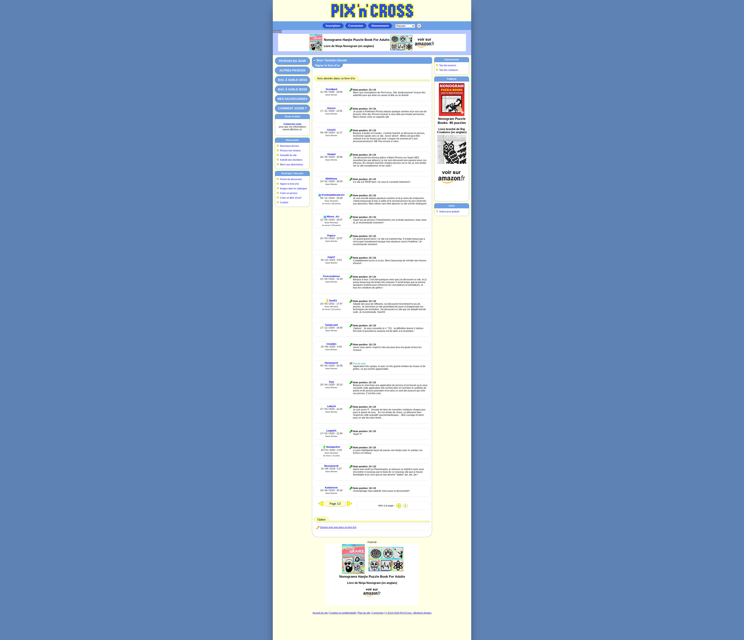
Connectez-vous (292, 124)
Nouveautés (292, 140)
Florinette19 (331, 363)
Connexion (355, 25)
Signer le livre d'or (289, 184)
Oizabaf (331, 154)
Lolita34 (331, 406)
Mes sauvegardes (292, 98)
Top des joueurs (447, 65)
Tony (331, 382)
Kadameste (331, 487)
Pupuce (331, 235)
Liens (452, 205)
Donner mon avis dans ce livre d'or (338, 527)
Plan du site (364, 613)
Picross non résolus (290, 150)
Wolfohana (331, 178)
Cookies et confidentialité (343, 613)
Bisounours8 (331, 466)
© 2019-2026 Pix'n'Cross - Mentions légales (408, 613)
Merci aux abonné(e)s (291, 164)
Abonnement (380, 25)
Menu (320, 60)
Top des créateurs (448, 70)
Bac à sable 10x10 (292, 80)
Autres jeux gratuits (449, 211)
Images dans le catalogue (293, 188)
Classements (451, 59)
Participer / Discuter (292, 173)
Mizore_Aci (333, 216)
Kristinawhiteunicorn (333, 195)
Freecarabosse (331, 276)
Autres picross (292, 70)
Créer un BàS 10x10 (290, 197)
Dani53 (333, 300)
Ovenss (331, 108)
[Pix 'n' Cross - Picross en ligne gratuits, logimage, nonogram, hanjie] (372, 18)
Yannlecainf (331, 325)
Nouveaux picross (289, 146)
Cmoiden (331, 344)
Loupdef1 (331, 430)
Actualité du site (288, 155)
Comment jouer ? (292, 108)
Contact (284, 202)
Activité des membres (291, 160)
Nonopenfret (333, 447)
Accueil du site (320, 613)
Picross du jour (292, 61)
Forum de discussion (291, 179)
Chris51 (331, 130)
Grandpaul (331, 89)
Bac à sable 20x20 (292, 89)
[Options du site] (419, 25)
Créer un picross (288, 193)
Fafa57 (331, 257)
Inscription (333, 25)
